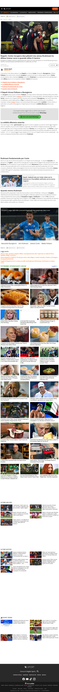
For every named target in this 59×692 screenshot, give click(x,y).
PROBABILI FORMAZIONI (45, 12)
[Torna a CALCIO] (2, 12)
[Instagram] (34, 680)
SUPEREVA (29, 686)
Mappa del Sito (32, 674)
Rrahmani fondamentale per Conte (12, 86)
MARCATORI (32, 12)
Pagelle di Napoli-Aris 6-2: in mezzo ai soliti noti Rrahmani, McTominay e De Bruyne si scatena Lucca (28, 261)
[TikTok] (31, 680)
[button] (57, 12)
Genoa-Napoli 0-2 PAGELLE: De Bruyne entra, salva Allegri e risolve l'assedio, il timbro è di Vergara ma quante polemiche (29, 258)
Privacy (25, 688)
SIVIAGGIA (45, 685)
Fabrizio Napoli (8, 69)
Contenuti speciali (17, 674)
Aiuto (45, 688)
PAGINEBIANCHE (31, 685)
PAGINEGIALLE (12, 685)
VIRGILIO (6, 685)
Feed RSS (39, 674)
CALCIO (5, 19)
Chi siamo (15, 688)
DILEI (41, 685)
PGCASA (25, 685)
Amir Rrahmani (23, 243)
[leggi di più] (57, 69)
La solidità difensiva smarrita (10, 84)
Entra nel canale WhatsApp (30, 117)
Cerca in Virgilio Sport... (28, 671)
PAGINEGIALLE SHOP (19, 685)
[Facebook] (23, 680)
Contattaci (25, 674)
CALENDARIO (14, 12)
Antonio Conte (35, 243)
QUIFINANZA (50, 685)
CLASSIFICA (23, 12)
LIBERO (2, 685)
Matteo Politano (47, 243)
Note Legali (20, 688)
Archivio (44, 674)
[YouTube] (27, 680)
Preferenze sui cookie (39, 688)
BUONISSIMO (55, 685)
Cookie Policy (30, 688)
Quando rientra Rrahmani (9, 89)
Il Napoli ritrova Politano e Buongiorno (13, 82)
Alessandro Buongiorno (9, 243)
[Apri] (2, 9)
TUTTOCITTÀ (37, 685)
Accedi (55, 8)
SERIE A (10, 19)
